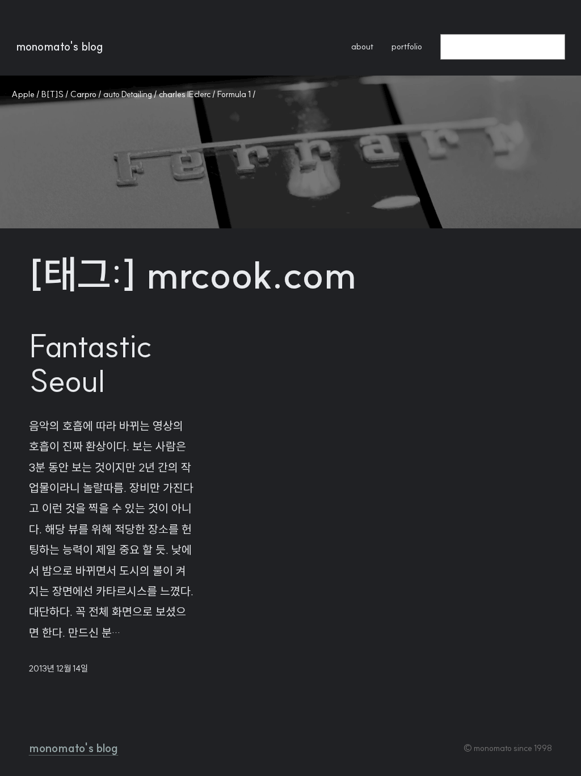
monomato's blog (59, 46)
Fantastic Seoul (90, 363)
